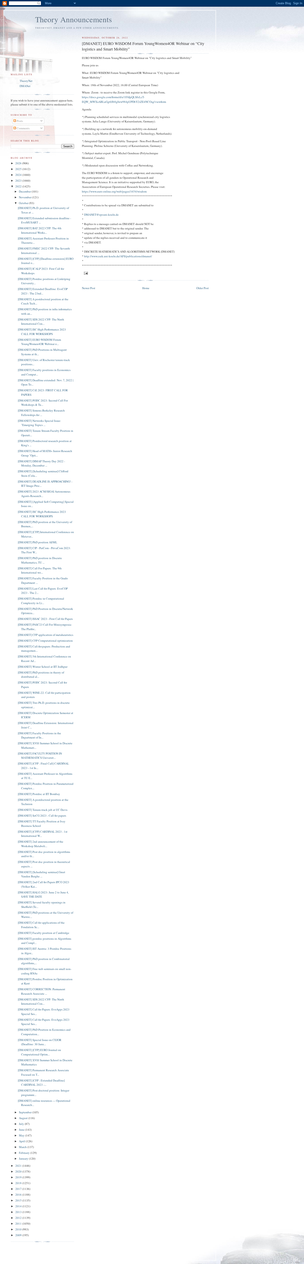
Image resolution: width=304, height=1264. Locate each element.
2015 (18, 1200)
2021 (18, 1166)
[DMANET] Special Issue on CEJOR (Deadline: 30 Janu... (39, 1042)
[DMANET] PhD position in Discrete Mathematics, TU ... (40, 560)
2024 (18, 175)
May (22, 1135)
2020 (18, 1171)
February (24, 1153)
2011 (18, 1223)
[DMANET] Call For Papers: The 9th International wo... (40, 570)
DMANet (25, 86)
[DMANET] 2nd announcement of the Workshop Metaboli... (40, 844)
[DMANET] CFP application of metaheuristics (45, 635)
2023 (18, 181)
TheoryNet (26, 81)
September (25, 1112)
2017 (18, 1189)
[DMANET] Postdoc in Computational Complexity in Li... (41, 600)
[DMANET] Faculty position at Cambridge (43, 933)
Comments (23, 128)
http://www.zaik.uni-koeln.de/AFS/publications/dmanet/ (118, 256)
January (24, 1158)
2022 (18, 186)
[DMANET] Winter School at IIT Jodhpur (42, 667)
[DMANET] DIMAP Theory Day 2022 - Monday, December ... (41, 463)
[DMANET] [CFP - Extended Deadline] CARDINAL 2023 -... (41, 1082)
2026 (18, 163)
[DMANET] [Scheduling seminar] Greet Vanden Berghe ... (41, 874)
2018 (18, 1183)
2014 (18, 1206)
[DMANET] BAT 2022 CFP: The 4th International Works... (39, 230)
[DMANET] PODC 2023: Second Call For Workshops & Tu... (43, 402)
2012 (18, 1218)
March (23, 1147)
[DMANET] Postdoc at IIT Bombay (39, 794)
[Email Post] (86, 272)
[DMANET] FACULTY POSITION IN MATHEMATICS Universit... (40, 755)
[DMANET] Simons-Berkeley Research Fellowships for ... (41, 412)
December (25, 191)
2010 (18, 1229)
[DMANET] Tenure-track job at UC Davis (42, 810)
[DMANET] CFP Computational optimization (45, 641)
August (23, 1118)
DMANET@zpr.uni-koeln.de (101, 215)
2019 (18, 1177)
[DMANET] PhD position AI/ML (37, 542)
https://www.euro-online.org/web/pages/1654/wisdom (114, 191)
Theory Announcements (73, 19)
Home (145, 288)
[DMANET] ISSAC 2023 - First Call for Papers (45, 619)
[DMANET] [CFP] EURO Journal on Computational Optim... (39, 1052)
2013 (18, 1212)
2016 (18, 1195)
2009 (18, 1235)
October (24, 203)
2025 (18, 169)
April (22, 1141)
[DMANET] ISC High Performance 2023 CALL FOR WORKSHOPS (42, 331)
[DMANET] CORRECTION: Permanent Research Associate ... (41, 991)
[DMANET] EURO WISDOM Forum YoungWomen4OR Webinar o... (39, 342)
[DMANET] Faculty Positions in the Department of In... (39, 735)
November (25, 197)
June (22, 1130)
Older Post (202, 288)
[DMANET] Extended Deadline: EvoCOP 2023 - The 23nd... (43, 291)
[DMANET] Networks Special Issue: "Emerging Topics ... (39, 423)
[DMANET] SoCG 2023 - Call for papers (42, 816)
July (22, 1124)
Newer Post (88, 288)
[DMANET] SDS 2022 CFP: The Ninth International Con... (41, 321)
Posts (19, 121)
